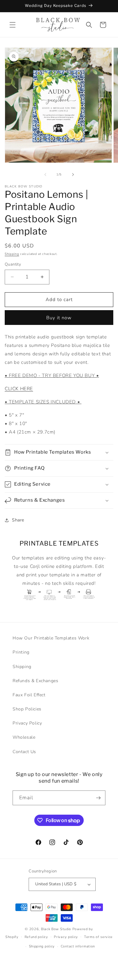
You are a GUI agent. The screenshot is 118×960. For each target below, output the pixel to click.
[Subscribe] (98, 797)
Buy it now (59, 318)
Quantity (13, 264)
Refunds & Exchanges (35, 681)
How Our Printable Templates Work (51, 638)
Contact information (78, 946)
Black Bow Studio (56, 929)
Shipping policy (42, 946)
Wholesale (24, 737)
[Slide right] (73, 174)
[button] (13, 25)
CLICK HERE (19, 389)
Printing (21, 652)
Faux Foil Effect (29, 695)
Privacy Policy (27, 723)
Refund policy (36, 937)
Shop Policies (27, 709)
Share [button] (18, 520)
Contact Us (24, 752)
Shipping (12, 254)
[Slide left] (45, 174)
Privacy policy (66, 937)
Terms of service (98, 937)
